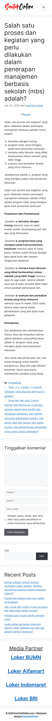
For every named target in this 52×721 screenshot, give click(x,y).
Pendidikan (14, 382)
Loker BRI (26, 698)
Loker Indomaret (26, 685)
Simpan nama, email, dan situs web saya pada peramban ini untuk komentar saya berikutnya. (27, 519)
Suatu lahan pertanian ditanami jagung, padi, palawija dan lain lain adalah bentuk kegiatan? (24, 628)
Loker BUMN (26, 657)
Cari (6, 550)
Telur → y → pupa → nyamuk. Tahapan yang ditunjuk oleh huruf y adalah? (24, 391)
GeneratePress (30, 716)
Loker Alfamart (26, 671)
